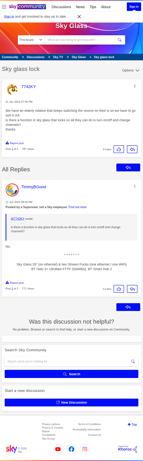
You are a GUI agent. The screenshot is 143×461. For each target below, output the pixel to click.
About (106, 7)
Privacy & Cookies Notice (52, 429)
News (80, 7)
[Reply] (132, 149)
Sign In (134, 6)
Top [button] (134, 424)
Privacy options (51, 424)
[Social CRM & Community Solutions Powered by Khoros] (127, 449)
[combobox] (81, 40)
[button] (134, 86)
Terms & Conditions (89, 424)
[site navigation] (4, 7)
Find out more (78, 207)
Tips (93, 7)
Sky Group (48, 438)
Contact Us (94, 434)
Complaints (48, 434)
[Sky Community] (27, 6)
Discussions (61, 7)
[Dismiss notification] (79, 17)
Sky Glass (71, 26)
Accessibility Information (87, 429)
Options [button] (128, 70)
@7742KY (18, 218)
